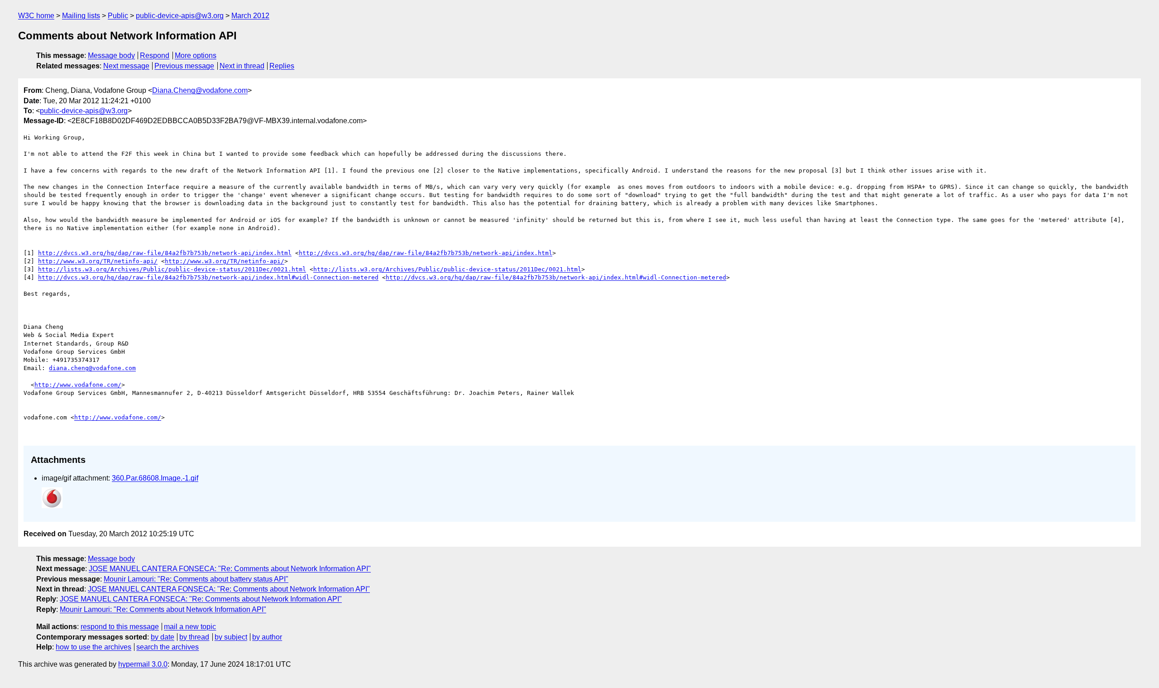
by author (267, 637)
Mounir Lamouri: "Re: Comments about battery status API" (196, 579)
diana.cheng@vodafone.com (92, 368)
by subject (231, 637)
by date (162, 637)
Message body (111, 55)
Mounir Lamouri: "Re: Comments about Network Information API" (163, 609)
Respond (154, 55)
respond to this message (120, 626)
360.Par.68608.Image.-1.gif (155, 478)
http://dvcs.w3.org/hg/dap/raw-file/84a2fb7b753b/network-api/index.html (165, 253)
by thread (194, 637)
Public (118, 15)
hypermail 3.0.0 (143, 664)
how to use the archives (93, 647)
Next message (126, 66)
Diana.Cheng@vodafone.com (200, 90)
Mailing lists (81, 15)
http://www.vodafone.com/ (77, 384)
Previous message (184, 66)
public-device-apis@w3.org (180, 15)
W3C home (36, 15)
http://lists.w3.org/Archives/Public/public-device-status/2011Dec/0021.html (172, 269)
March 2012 (250, 15)
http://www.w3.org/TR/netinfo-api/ (98, 261)
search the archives (167, 647)
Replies (281, 66)
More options (195, 55)
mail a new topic (190, 626)
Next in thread (242, 66)
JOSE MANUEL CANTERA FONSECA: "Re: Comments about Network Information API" (230, 569)
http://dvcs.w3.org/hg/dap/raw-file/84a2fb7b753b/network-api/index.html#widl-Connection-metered (208, 277)
